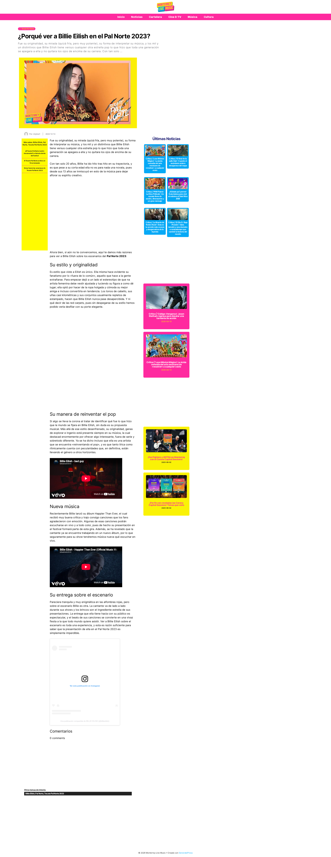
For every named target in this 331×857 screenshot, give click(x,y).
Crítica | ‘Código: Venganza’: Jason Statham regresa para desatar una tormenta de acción (166, 316)
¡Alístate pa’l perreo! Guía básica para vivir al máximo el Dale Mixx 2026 (177, 195)
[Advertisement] (34, 211)
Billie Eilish (37, 142)
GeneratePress (186, 853)
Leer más (129, 51)
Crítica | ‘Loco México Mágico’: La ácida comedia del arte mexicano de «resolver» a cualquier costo (155, 164)
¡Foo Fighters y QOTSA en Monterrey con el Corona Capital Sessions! (166, 458)
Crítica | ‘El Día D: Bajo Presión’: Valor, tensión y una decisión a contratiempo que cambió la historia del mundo (177, 228)
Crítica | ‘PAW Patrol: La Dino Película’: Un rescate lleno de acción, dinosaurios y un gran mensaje (155, 196)
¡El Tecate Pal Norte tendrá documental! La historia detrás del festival (35, 153)
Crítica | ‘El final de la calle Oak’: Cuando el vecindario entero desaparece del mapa (178, 162)
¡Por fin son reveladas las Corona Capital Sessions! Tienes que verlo (166, 504)
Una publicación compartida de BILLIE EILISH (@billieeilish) (84, 721)
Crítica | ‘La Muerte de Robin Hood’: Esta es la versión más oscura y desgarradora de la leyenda (155, 227)
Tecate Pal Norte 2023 (37, 145)
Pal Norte (39, 793)
